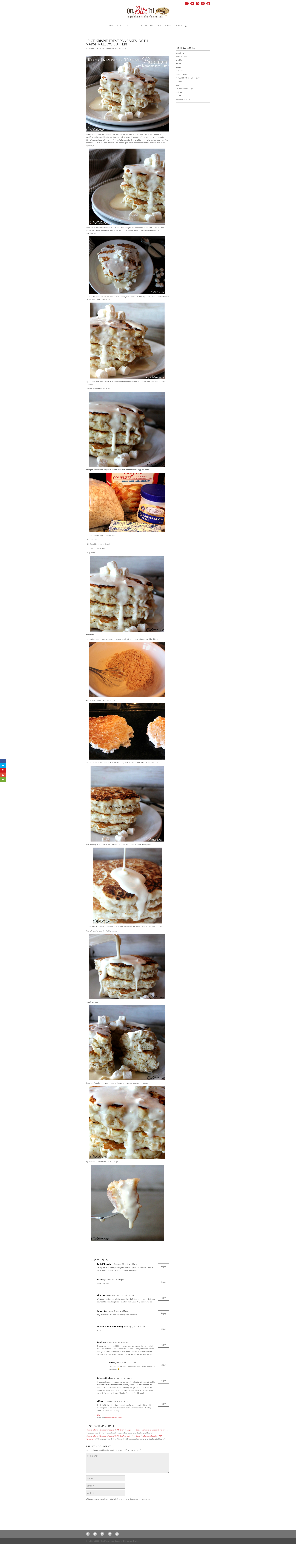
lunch (178, 85)
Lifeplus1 (101, 1401)
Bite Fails (149, 26)
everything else (182, 74)
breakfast (111, 48)
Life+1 (99, 1415)
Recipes (128, 26)
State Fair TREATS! (183, 99)
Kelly (99, 1279)
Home (111, 26)
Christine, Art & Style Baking (110, 1326)
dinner (178, 67)
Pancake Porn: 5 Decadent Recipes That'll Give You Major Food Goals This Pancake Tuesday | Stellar (126, 1430)
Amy (111, 1362)
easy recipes (180, 71)
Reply (163, 1266)
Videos (159, 26)
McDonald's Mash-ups (184, 89)
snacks (178, 96)
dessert (179, 64)
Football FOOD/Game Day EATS (188, 78)
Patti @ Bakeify (104, 1264)
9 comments (121, 48)
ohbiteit (91, 48)
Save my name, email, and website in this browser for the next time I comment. (119, 1499)
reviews (179, 92)
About (119, 26)
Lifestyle (138, 26)
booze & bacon (181, 56)
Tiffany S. (101, 1311)
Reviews (168, 26)
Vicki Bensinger (104, 1295)
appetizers (180, 53)
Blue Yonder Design (131, 1541)
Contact (178, 26)
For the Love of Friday (113, 1418)
